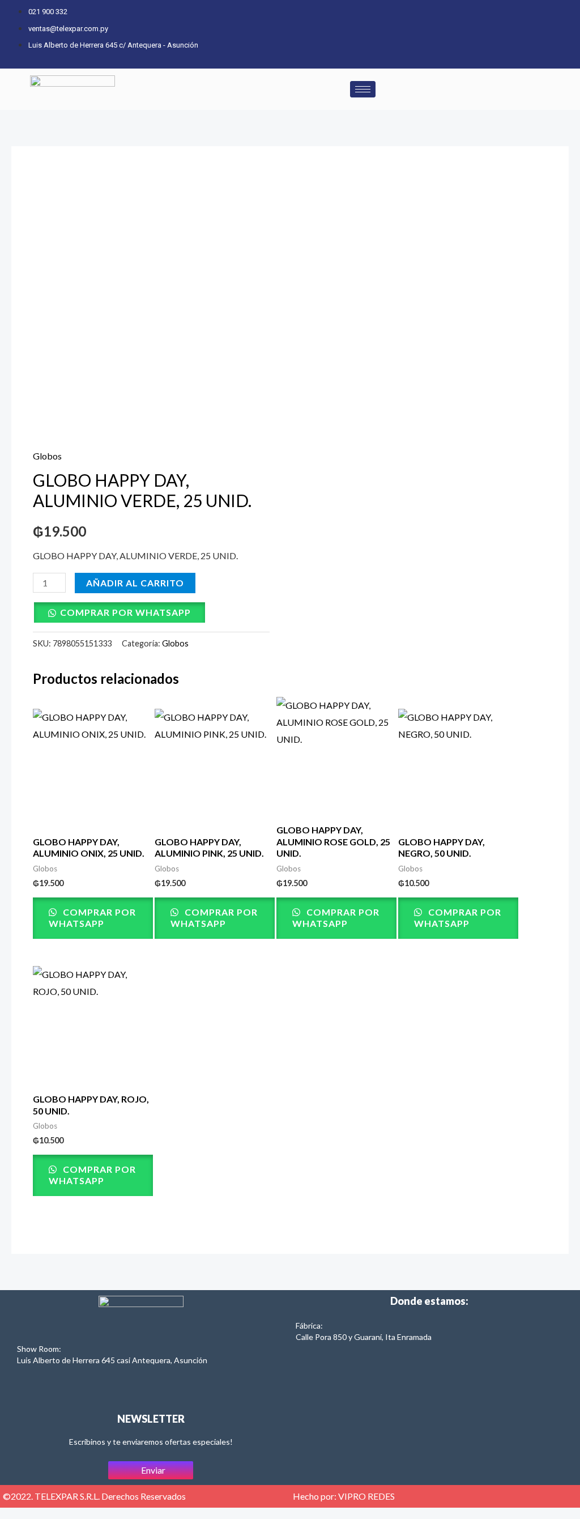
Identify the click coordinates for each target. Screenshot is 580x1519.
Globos (47, 455)
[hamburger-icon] (363, 89)
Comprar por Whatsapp (125, 612)
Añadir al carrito (135, 582)
